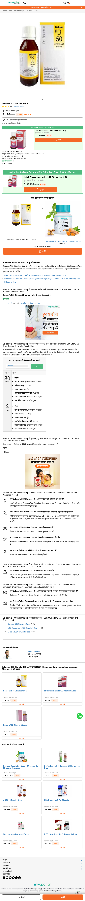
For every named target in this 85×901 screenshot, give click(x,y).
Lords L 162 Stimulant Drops (19, 632)
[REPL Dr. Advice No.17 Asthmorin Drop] (62, 824)
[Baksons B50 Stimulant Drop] (21, 681)
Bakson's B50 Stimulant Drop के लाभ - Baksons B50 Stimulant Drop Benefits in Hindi (36, 275)
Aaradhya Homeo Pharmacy (16, 158)
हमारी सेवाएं (6, 865)
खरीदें (63, 897)
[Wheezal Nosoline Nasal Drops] (21, 824)
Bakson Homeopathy (14, 151)
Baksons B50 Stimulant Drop (19, 624)
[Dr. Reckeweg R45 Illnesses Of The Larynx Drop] (62, 756)
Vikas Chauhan (34, 651)
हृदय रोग (10, 303)
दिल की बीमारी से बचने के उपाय (30, 303)
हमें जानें (5, 860)
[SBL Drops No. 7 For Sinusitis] (62, 790)
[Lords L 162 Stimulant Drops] (21, 715)
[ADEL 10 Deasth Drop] (21, 790)
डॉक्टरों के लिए (7, 868)
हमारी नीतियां (6, 862)
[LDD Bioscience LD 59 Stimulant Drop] (18, 139)
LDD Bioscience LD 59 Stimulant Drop (22, 628)
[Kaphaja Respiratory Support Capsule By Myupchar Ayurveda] (21, 756)
